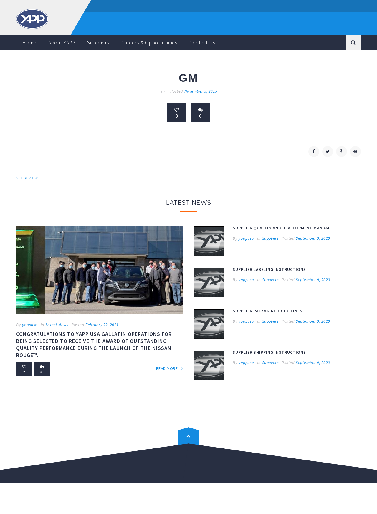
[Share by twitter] (327, 151)
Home (29, 42)
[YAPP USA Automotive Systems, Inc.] (32, 18)
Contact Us (202, 42)
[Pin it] (355, 151)
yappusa (30, 324)
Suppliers (98, 42)
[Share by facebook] (313, 151)
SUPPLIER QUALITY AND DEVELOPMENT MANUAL (281, 228)
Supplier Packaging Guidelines (267, 310)
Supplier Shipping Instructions (269, 352)
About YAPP (61, 42)
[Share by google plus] (341, 151)
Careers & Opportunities (149, 42)
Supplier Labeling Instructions (269, 269)
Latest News (57, 324)
